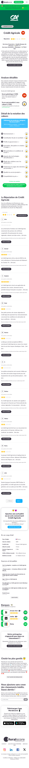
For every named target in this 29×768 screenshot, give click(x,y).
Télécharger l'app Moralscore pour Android (20, 723)
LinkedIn (11, 749)
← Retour (9, 501)
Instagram (4, 749)
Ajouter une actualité (14, 527)
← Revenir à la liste (7, 26)
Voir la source (6, 241)
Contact (4, 744)
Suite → (19, 501)
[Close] (26, 707)
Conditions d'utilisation (8, 757)
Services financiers (8, 44)
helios (12, 616)
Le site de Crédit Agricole (14, 65)
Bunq (12, 624)
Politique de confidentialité (19, 757)
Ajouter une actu (22, 215)
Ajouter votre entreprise (14, 645)
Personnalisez (18, 2)
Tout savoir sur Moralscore (14, 677)
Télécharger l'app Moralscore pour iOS (8, 723)
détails (23, 39)
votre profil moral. (6, 107)
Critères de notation (14, 181)
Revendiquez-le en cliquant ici (14, 185)
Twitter (24, 749)
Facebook (18, 749)
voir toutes (14, 597)
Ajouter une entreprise (14, 744)
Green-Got (14, 611)
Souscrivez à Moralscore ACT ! (13, 8)
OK (26, 699)
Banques (18, 47)
